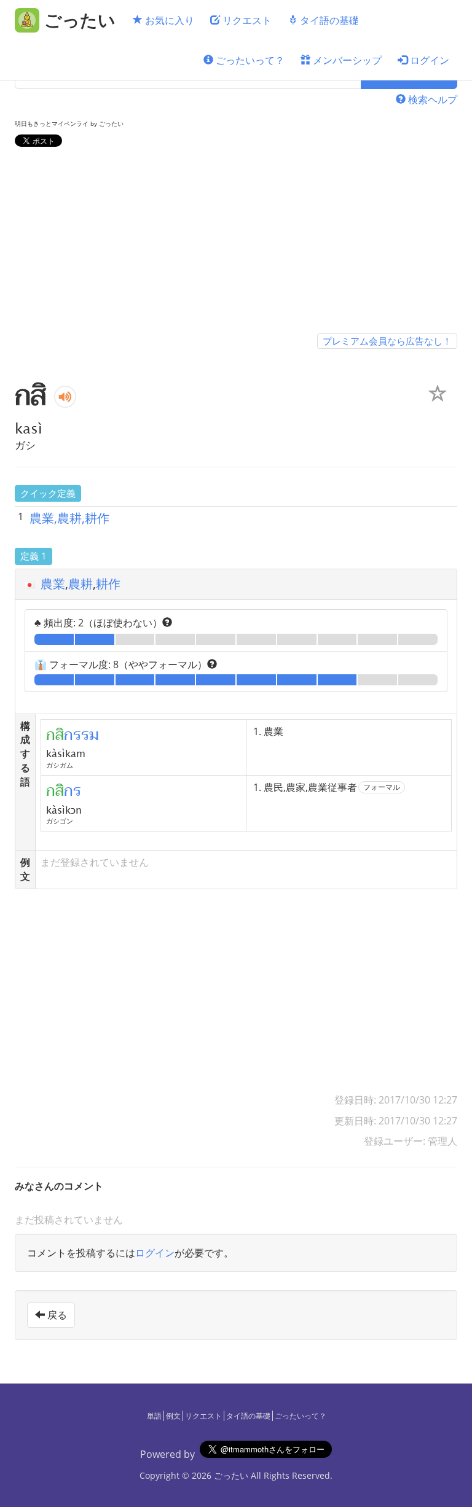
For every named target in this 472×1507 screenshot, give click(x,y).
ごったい (231, 1475)
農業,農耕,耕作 (69, 518)
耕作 (108, 583)
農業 (53, 583)
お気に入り (168, 20)
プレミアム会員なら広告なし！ (387, 341)
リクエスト (246, 20)
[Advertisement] (236, 243)
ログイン (428, 60)
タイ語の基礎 (328, 20)
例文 (173, 1416)
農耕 (80, 583)
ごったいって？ (249, 60)
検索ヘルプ (431, 99)
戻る (56, 1315)
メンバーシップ (346, 60)
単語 (154, 1416)
